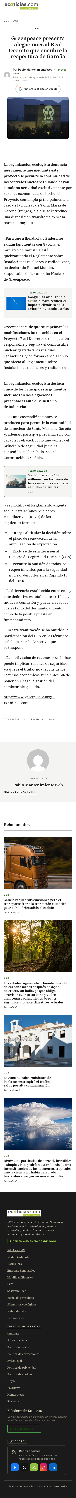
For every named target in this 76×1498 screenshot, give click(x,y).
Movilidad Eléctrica (20, 1277)
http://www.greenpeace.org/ (28, 696)
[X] (24, 1467)
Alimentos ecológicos (21, 1304)
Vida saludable (17, 1311)
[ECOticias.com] (21, 5)
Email (52, 719)
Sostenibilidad (16, 1291)
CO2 (15, 21)
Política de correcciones (23, 1354)
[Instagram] (43, 1467)
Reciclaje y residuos (20, 1298)
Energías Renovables (21, 1271)
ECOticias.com (16, 702)
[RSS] (34, 1467)
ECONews (13, 1388)
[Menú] (68, 6)
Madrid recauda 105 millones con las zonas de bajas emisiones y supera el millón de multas (48, 481)
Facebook (37, 719)
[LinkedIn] (53, 1467)
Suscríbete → (24, 1428)
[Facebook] (15, 1467)
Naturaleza (14, 1264)
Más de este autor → (20, 791)
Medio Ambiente (18, 1257)
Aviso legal (14, 1361)
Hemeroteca (15, 1395)
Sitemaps (13, 1401)
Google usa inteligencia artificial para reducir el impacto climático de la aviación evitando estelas (48, 303)
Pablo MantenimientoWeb (35, 69)
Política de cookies (19, 1374)
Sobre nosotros (17, 1340)
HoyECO (12, 1381)
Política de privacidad (21, 1368)
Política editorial (18, 1347)
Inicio (7, 21)
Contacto (13, 1334)
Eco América (15, 1318)
